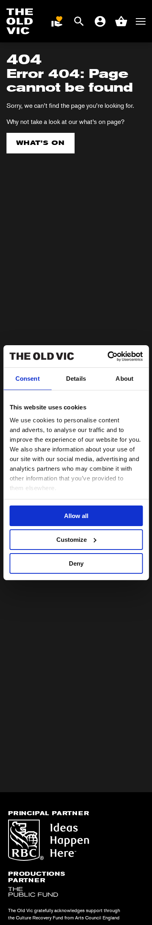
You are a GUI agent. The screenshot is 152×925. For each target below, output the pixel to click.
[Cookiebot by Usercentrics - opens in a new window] (108, 356)
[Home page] (19, 21)
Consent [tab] (27, 378)
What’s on (40, 142)
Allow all (76, 515)
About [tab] (124, 378)
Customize (71, 539)
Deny (76, 563)
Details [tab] (76, 378)
